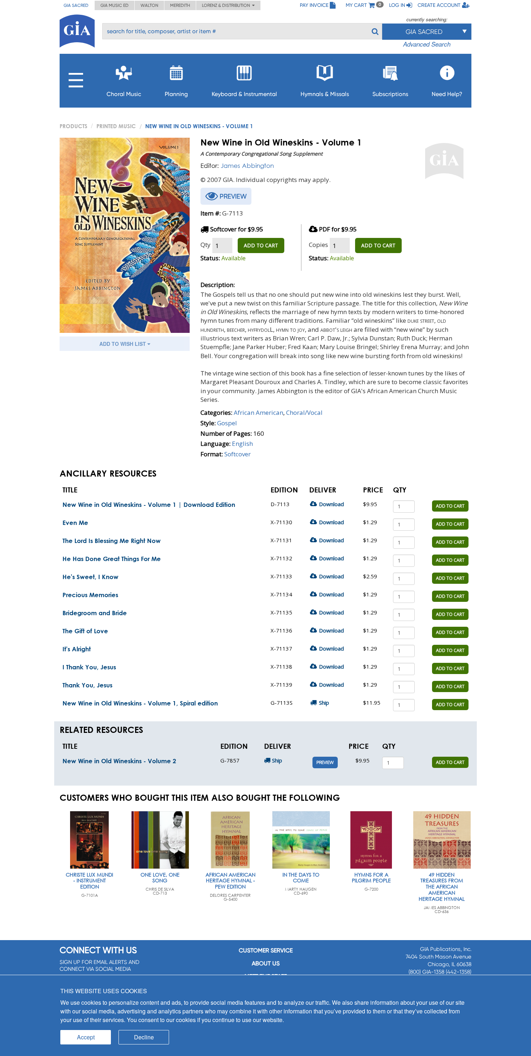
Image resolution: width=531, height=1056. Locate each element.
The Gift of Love (85, 630)
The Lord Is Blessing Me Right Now (111, 540)
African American (258, 412)
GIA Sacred (76, 5)
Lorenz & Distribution (227, 5)
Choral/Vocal (304, 412)
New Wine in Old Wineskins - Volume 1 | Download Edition (148, 504)
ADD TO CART (261, 245)
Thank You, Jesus (87, 685)
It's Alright (76, 649)
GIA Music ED (114, 5)
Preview (325, 762)
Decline (144, 1037)
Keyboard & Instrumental (244, 94)
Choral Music (124, 94)
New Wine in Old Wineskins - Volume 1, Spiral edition (140, 703)
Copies (318, 244)
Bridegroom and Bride (94, 612)
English (242, 443)
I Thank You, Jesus (89, 667)
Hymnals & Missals (325, 94)
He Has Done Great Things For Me (111, 558)
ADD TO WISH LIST (123, 343)
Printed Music (116, 126)
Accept (86, 1037)
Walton (149, 5)
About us (266, 963)
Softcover (237, 454)
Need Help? (447, 94)
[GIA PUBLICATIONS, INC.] (77, 29)
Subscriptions (390, 94)
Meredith (180, 5)
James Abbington (247, 165)
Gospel (227, 423)
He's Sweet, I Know (90, 576)
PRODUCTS (73, 126)
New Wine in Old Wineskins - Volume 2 (119, 760)
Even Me (75, 522)
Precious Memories (90, 594)
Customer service (266, 950)
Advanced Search (426, 44)
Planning (176, 94)
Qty (205, 244)
